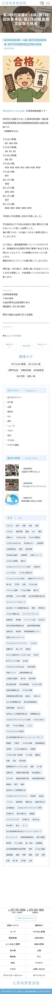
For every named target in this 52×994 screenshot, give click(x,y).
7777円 (16, 584)
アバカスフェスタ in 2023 (15, 578)
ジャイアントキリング (30, 614)
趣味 (40, 531)
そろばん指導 (27, 743)
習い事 (15, 860)
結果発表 (19, 802)
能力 (17, 825)
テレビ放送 (18, 843)
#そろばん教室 (19, 364)
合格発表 (40, 543)
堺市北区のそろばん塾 (13, 110)
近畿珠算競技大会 (25, 672)
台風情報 (39, 843)
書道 (27, 531)
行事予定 (37, 567)
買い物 (8, 584)
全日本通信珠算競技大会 (15, 625)
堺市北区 (41, 608)
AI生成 (41, 796)
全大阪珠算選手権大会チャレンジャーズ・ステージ (24, 737)
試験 (24, 525)
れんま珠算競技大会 (13, 702)
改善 (8, 760)
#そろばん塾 (34, 364)
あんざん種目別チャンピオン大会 (18, 655)
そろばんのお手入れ (13, 543)
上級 (9, 406)
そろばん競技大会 (12, 614)
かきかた (9, 525)
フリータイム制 (29, 619)
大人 (9, 416)
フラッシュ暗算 (12, 590)
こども (29, 725)
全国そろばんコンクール (15, 637)
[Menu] (48, 3)
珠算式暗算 (10, 708)
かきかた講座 (13, 444)
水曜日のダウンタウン (36, 578)
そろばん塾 (33, 584)
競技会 (10, 411)
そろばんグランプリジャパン (16, 796)
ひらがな (33, 643)
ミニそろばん (11, 572)
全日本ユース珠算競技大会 (15, 790)
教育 (33, 608)
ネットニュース (11, 837)
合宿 (24, 584)
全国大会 (9, 631)
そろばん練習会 (18, 725)
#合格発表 (39, 370)
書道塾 (32, 813)
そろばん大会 (21, 537)
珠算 (43, 855)
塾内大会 (36, 819)
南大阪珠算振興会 (30, 702)
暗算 (17, 855)
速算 (32, 766)
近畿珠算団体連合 (38, 778)
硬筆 (30, 855)
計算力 (16, 743)
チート (24, 825)
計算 (8, 860)
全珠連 (8, 749)
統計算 (18, 631)
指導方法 (9, 772)
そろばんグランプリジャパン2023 (18, 567)
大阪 (30, 860)
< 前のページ (9, 345)
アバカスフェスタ (12, 819)
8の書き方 (10, 813)
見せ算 (25, 661)
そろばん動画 (25, 590)
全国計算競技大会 (12, 690)
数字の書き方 (21, 813)
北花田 (23, 860)
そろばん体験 (27, 690)
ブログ (10, 430)
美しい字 (19, 649)
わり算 (39, 766)
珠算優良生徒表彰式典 (14, 696)
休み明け (9, 825)
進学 (16, 784)
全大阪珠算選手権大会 (37, 596)
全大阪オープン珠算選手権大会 (17, 608)
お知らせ (37, 696)
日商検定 (24, 555)
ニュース (10, 335)
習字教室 (9, 596)
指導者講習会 (40, 743)
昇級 (36, 525)
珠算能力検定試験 (22, 772)
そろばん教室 (40, 849)
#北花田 (21, 376)
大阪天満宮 (31, 667)
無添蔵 (18, 619)
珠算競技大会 (35, 714)
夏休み (23, 561)
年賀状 (28, 649)
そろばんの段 (37, 684)
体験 (24, 855)
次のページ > (42, 345)
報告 (22, 784)
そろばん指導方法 (25, 572)
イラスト (9, 802)
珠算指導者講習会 (27, 837)
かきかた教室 (21, 596)
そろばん (18, 335)
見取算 (32, 749)
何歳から (9, 537)
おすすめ (9, 778)
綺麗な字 (9, 649)
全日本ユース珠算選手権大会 (16, 714)
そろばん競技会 (34, 537)
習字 (9, 435)
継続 (20, 549)
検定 (4, 335)
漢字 (8, 725)
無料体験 (32, 678)
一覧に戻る (26, 345)
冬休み (36, 655)
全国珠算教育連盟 (33, 625)
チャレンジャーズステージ (15, 602)
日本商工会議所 (12, 555)
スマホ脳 (29, 755)
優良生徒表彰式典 (22, 778)
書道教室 (9, 855)
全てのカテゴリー (14, 397)
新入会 (23, 678)
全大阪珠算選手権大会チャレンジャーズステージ (23, 831)
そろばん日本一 (39, 719)
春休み (28, 696)
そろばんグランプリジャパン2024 (18, 719)
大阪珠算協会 (11, 549)
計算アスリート (36, 555)
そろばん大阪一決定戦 (14, 755)
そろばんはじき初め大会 (15, 667)
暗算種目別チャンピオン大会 (16, 766)
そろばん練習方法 (20, 749)
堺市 (30, 849)
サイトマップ (39, 975)
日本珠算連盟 (24, 684)
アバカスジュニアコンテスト (16, 643)
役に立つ (21, 708)
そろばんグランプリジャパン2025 (30, 808)
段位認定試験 (11, 684)
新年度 (8, 843)
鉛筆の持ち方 (40, 802)
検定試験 (19, 531)
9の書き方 (26, 819)
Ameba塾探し (36, 772)
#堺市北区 (13, 370)
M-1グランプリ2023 (13, 661)
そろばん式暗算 (12, 561)
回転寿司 (9, 619)
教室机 (8, 743)
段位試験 (29, 549)
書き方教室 (41, 837)
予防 (14, 760)
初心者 (10, 402)
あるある (41, 619)
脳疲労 (37, 755)
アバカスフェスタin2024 (14, 731)
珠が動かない (29, 543)
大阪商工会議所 (12, 678)
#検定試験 (26, 370)
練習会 (8, 784)
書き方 (36, 590)
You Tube (29, 843)
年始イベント (11, 672)
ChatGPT (33, 796)
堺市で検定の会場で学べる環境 (18, 314)
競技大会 (29, 802)
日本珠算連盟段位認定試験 (16, 849)
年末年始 (22, 760)
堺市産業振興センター (32, 631)
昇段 (30, 525)
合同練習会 (10, 808)
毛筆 (36, 855)
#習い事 (31, 376)
